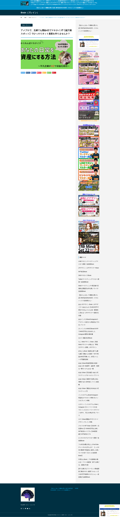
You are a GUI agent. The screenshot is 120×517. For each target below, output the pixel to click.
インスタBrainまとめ (88, 51)
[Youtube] (27, 508)
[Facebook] (25, 508)
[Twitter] (23, 508)
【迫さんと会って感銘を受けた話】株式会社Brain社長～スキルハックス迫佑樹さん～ (60, 7)
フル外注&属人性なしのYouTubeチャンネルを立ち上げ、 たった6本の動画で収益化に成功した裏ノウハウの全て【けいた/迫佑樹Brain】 (88, 450)
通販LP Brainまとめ (88, 194)
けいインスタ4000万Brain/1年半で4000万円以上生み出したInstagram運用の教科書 (88, 331)
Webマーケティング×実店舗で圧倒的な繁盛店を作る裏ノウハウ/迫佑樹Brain (88, 288)
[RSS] (29, 508)
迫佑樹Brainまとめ (89, 125)
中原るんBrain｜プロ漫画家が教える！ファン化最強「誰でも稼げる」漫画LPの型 (88, 462)
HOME (76, 488)
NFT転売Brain (82, 271)
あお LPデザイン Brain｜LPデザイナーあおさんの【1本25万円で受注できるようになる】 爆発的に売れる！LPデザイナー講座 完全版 (88, 310)
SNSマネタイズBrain (84, 275)
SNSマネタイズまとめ (89, 88)
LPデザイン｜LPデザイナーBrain (88, 268)
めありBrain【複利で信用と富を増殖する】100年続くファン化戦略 (88, 381)
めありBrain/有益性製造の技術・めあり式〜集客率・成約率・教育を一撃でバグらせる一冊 (88, 365)
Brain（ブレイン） (26, 25)
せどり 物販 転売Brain (85, 338)
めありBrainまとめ (89, 220)
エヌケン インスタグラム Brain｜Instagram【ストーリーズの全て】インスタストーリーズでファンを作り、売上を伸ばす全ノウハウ (88, 409)
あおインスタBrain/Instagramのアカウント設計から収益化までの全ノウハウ (88, 322)
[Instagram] (21, 508)
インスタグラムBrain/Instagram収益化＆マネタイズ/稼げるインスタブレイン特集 (88, 397)
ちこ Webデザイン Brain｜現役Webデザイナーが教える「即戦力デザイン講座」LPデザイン (88, 344)
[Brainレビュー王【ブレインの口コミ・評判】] (25, 3)
